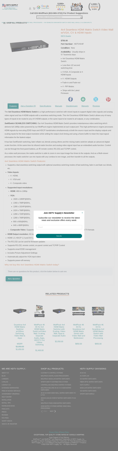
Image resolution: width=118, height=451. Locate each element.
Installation (6, 400)
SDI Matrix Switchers (88, 391)
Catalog (5, 382)
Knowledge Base (8, 406)
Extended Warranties (10, 388)
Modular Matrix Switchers (90, 388)
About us (5, 373)
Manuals (58, 106)
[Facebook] (70, 99)
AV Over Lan (84, 376)
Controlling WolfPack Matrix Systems (56, 385)
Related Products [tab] (57, 294)
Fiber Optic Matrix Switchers (91, 382)
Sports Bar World (87, 394)
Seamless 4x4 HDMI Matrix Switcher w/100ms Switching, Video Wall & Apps (20, 331)
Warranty (85, 106)
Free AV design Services (11, 391)
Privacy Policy (54, 432)
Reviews (96, 106)
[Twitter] (95, 99)
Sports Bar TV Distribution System (54, 382)
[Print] (83, 99)
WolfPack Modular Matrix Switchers (55, 379)
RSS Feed (5, 418)
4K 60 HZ (83, 373)
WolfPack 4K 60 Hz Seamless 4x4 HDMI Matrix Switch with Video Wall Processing (98, 331)
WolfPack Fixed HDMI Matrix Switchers (56, 403)
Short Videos (7, 421)
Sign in (4, 424)
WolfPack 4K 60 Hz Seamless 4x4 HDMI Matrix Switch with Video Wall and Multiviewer (78, 331)
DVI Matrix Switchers (88, 379)
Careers (5, 379)
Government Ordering (10, 394)
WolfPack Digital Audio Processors (55, 376)
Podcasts (5, 409)
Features (13, 106)
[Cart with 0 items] (34, 8)
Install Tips (6, 403)
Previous (111, 437)
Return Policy (64, 432)
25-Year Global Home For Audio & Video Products (9, 9)
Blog (4, 376)
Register (13, 424)
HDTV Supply (85, 385)
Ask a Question (28, 106)
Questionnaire (72, 106)
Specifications (45, 106)
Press (4, 412)
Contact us (6, 385)
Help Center (7, 397)
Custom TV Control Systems (52, 373)
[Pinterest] (108, 99)
